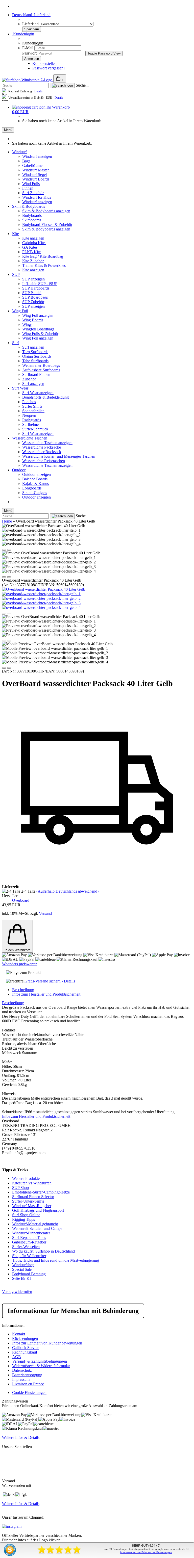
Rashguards (31, 420)
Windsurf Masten (36, 170)
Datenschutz (22, 1370)
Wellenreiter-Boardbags (41, 365)
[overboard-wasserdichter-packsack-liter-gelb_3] (41, 603)
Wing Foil (20, 311)
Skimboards (31, 220)
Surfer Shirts (32, 406)
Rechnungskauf (24, 1352)
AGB (16, 1357)
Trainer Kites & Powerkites (44, 265)
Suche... (82, 85)
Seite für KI (21, 1278)
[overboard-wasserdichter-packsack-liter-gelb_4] (41, 607)
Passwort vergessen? (48, 68)
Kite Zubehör (33, 261)
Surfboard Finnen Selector (33, 1197)
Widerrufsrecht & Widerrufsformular (41, 1366)
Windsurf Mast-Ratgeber (31, 1206)
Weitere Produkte (26, 1178)
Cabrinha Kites (34, 243)
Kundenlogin (23, 34)
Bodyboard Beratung (29, 1274)
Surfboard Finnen (36, 374)
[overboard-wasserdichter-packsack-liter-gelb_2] (41, 598)
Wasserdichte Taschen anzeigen (47, 442)
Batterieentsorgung (27, 1375)
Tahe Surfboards (35, 361)
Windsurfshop (23, 1265)
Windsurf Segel (34, 174)
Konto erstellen (44, 63)
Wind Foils (31, 183)
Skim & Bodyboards (28, 206)
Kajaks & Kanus (35, 483)
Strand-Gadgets (34, 492)
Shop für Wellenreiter (29, 1256)
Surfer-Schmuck (35, 429)
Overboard (20, 900)
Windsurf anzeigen (37, 156)
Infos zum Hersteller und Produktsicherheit (46, 994)
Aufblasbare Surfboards (41, 370)
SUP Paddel (31, 293)
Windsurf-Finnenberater (31, 1233)
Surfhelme (30, 424)
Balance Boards (34, 479)
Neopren (29, 415)
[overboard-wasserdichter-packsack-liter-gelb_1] (41, 594)
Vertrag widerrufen (17, 1291)
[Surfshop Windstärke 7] (27, 80)
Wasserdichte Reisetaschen (43, 461)
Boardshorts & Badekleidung (45, 397)
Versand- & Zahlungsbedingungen (39, 1361)
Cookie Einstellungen (29, 1392)
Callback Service (25, 1347)
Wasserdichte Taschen (29, 438)
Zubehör (29, 379)
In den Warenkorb (17, 950)
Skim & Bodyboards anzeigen (46, 211)
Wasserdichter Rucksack (41, 452)
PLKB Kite (31, 252)
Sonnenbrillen (33, 411)
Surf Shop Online (26, 1215)
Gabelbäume (32, 165)
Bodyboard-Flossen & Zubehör (47, 224)
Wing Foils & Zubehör (40, 333)
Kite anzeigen (33, 238)
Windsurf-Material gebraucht (35, 1224)
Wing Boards (32, 320)
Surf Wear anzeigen (38, 393)
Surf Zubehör (33, 193)
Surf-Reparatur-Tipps (29, 1237)
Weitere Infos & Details (20, 1437)
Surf (15, 343)
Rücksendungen (25, 1338)
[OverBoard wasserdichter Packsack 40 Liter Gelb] (43, 589)
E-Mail (27, 48)
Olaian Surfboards (36, 356)
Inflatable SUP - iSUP (39, 283)
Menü (8, 130)
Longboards (31, 488)
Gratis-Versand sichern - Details (50, 981)
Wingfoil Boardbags (38, 329)
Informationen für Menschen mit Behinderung (73, 1310)
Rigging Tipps (23, 1219)
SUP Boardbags (35, 297)
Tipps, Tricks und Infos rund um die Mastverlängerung (55, 1260)
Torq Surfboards (35, 352)
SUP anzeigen (33, 279)
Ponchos (29, 402)
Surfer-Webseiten (26, 1246)
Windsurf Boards (35, 179)
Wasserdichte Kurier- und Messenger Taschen (58, 456)
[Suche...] (62, 85)
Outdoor (19, 470)
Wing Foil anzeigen (37, 315)
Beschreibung (23, 990)
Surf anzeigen (33, 347)
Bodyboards (32, 215)
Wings (27, 324)
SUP (16, 274)
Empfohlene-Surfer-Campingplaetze (41, 1192)
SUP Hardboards (35, 288)
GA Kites (29, 247)
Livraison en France (28, 1384)
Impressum (21, 1379)
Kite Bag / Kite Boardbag (42, 256)
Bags (26, 161)
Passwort (29, 53)
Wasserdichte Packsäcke (41, 447)
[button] (4, 550)
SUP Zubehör (33, 302)
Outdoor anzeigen (36, 474)
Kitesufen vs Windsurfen (32, 1183)
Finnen (27, 188)
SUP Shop (20, 1187)
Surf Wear (20, 388)
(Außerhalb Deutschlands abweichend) (67, 891)
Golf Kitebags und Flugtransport (38, 1210)
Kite (15, 233)
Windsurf (19, 152)
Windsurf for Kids (36, 197)
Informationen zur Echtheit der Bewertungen (146, 1552)
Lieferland (31, 24)
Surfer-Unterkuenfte (28, 1201)
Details (38, 91)
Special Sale (22, 1269)
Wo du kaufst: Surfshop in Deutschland (43, 1251)
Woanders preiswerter (19, 964)
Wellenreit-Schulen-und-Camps (37, 1228)
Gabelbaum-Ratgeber (29, 1242)
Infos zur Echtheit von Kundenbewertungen (47, 1343)
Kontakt (18, 1334)
